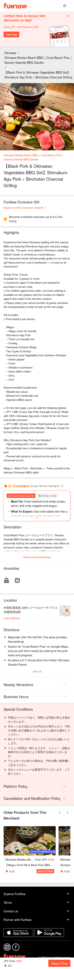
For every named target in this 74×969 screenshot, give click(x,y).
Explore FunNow (15, 893)
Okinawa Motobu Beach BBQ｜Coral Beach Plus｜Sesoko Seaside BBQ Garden (38, 60)
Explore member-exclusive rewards (23, 207)
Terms (8, 902)
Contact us (11, 911)
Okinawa (10, 52)
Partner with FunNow (17, 919)
